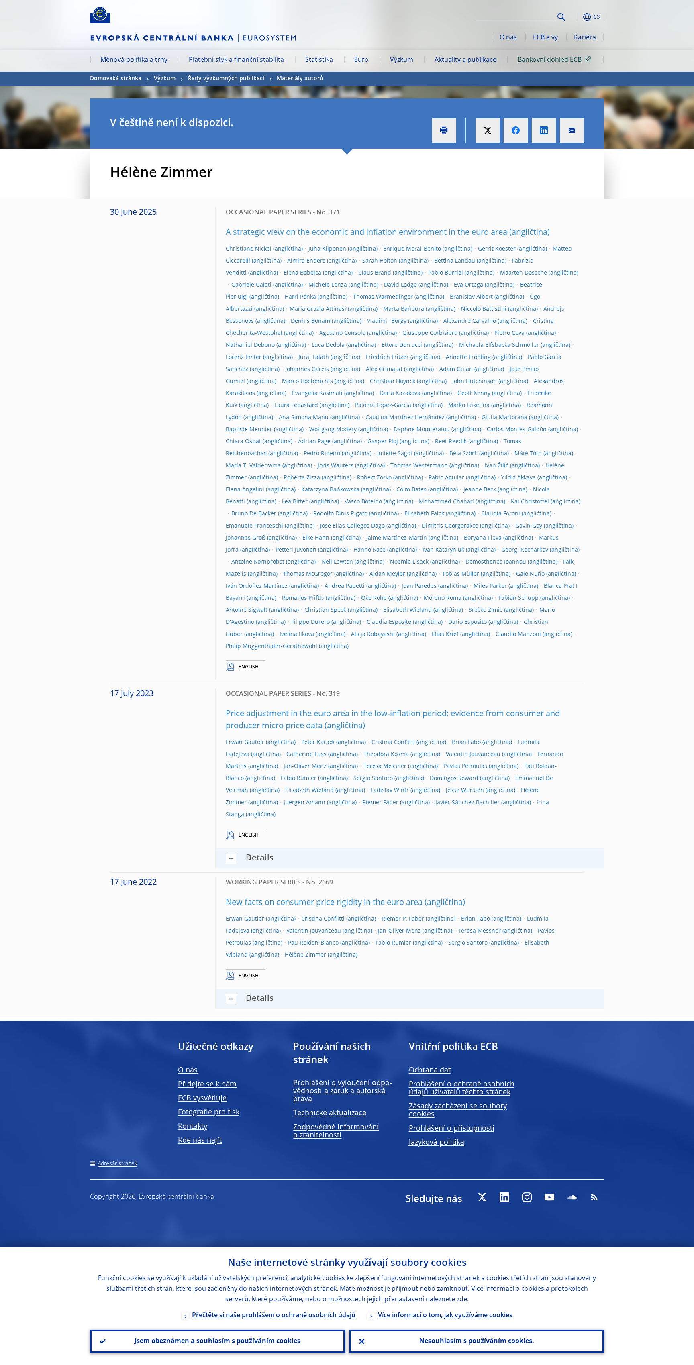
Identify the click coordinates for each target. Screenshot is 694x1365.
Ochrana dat (430, 1070)
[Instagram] (527, 1197)
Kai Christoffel (530, 502)
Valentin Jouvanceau (473, 754)
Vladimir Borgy (386, 321)
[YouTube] (549, 1197)
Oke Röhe (374, 598)
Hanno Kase (369, 550)
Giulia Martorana (504, 417)
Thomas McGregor (308, 574)
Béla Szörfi (463, 453)
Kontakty (192, 1126)
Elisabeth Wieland (407, 610)
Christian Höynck (392, 381)
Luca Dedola (328, 345)
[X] (482, 1197)
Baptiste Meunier (249, 429)
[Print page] (444, 130)
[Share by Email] (572, 130)
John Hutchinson (474, 381)
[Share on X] (488, 130)
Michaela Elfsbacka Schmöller (499, 345)
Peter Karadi (318, 742)
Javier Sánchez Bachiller (467, 802)
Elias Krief (445, 634)
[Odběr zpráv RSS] (594, 1197)
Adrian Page (314, 441)
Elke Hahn (315, 538)
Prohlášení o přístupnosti (451, 1128)
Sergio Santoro (373, 778)
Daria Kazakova (400, 393)
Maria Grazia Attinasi (318, 309)
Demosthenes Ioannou (495, 562)
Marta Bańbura (403, 309)
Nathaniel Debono (250, 345)
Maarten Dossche (523, 273)
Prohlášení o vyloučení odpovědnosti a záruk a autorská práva (342, 1091)
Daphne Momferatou (422, 429)
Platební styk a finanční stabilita (236, 60)
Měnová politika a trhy (133, 60)
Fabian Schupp (518, 598)
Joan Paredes (419, 586)
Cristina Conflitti (393, 742)
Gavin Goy (528, 526)
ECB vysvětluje (202, 1098)
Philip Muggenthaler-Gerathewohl (271, 646)
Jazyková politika (436, 1142)
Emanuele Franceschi (254, 526)
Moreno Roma (442, 598)
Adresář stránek (117, 1164)
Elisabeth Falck (424, 514)
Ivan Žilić (496, 466)
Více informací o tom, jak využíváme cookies (445, 1315)
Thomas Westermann (419, 466)
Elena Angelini (245, 490)
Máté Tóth (528, 453)
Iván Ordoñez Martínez (257, 586)
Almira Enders (306, 261)
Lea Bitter (295, 502)
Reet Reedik (451, 441)
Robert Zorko (374, 478)
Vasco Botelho (363, 502)
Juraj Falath (313, 357)
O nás (508, 38)
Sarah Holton (379, 261)
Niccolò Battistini (483, 309)
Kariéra (585, 38)
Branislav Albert (471, 297)
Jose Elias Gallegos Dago (352, 526)
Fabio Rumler (298, 778)
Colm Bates (411, 490)
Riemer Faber (380, 802)
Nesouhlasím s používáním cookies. (476, 1341)
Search (561, 17)
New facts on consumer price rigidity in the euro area (324, 903)
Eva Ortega (468, 285)
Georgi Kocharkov (524, 550)
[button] (576, 17)
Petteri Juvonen (296, 550)
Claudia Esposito (389, 622)
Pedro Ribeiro (322, 453)
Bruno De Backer (253, 514)
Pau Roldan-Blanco (313, 943)
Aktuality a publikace (465, 60)
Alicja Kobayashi (373, 634)
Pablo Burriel (445, 273)
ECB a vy (545, 38)
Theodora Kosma (386, 754)
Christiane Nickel (248, 249)
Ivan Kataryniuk (443, 550)
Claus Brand (374, 273)
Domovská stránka (115, 78)
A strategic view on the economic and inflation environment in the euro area (366, 233)
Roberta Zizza (302, 478)
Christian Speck (325, 610)
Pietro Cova (509, 333)
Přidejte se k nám (207, 1084)
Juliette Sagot (394, 453)
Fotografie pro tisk (208, 1112)
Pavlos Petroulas (465, 766)
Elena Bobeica (302, 273)
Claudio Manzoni (518, 634)
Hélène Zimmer (305, 955)
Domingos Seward (454, 778)
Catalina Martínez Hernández (405, 417)
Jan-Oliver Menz (305, 766)
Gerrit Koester (497, 249)
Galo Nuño (530, 574)
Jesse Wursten (465, 790)
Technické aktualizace (329, 1113)
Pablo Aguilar (446, 478)
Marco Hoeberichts (307, 381)
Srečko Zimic (485, 610)
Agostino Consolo (342, 333)
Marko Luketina (469, 405)
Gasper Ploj (382, 441)
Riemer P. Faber (403, 919)
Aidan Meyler (387, 574)
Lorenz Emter (243, 357)
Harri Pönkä (300, 297)
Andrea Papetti (345, 586)
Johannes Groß (245, 538)
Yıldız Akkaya (518, 478)
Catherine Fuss (306, 754)
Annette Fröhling (468, 357)
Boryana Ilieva (483, 538)
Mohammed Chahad (446, 502)
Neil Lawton (337, 562)
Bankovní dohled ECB (550, 60)
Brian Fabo (466, 742)
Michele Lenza (327, 285)
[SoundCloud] (572, 1197)
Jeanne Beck (479, 490)
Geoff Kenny (473, 393)
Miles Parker (490, 586)
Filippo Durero (310, 622)
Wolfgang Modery (333, 429)
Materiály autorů (300, 78)
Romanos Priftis (303, 598)
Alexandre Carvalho (469, 321)
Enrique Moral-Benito (412, 249)
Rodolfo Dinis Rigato (340, 514)
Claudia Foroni (500, 514)
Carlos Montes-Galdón (517, 429)
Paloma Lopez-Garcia (383, 405)
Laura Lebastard (296, 405)
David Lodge (400, 285)
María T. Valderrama (253, 466)
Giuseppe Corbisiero (429, 333)
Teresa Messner (384, 766)
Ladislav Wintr (390, 790)
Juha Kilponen (327, 249)
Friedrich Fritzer (387, 357)
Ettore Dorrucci (402, 345)
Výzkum (401, 60)
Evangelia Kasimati (317, 393)
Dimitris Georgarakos (450, 526)
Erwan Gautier (245, 742)
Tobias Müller (460, 574)
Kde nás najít (200, 1140)
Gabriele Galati (251, 285)
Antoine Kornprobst (257, 562)
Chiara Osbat (243, 441)
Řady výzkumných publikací (226, 78)
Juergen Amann (304, 802)
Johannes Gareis (307, 369)
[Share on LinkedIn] (544, 130)
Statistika (319, 60)
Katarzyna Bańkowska (330, 490)
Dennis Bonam (310, 321)
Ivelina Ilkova (297, 634)
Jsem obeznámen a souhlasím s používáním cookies (217, 1341)
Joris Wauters (335, 466)
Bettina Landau (454, 261)
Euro (361, 60)
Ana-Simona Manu (304, 417)
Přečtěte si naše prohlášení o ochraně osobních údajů (273, 1315)
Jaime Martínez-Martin (396, 538)
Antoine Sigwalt (246, 610)
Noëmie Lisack (409, 562)
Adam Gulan (456, 369)
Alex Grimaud (384, 369)
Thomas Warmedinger (383, 297)
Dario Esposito (467, 622)
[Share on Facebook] (516, 130)
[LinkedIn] (504, 1197)
